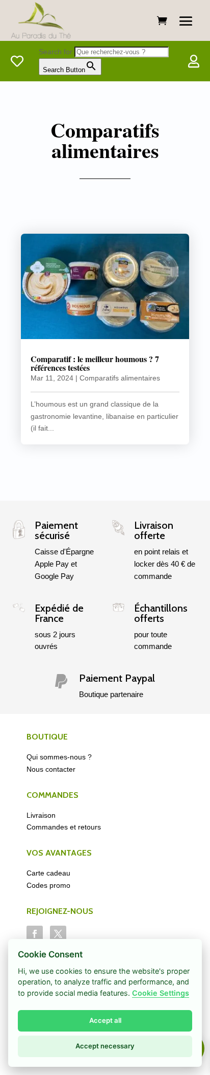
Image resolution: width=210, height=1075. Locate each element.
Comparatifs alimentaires (120, 378)
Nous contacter (51, 769)
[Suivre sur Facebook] (35, 934)
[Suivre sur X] (58, 934)
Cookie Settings (160, 993)
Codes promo (48, 885)
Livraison (41, 815)
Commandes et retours (64, 827)
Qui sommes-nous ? (59, 757)
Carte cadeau (48, 873)
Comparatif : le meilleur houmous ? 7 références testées (95, 363)
